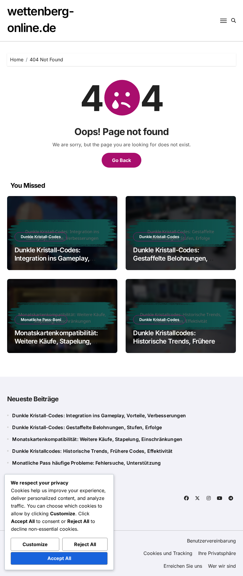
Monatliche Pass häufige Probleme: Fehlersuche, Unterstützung (86, 463)
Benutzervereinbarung (211, 541)
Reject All (85, 544)
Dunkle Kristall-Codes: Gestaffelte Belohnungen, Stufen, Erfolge (170, 258)
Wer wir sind (222, 566)
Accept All (59, 558)
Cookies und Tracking (167, 553)
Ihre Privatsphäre (217, 553)
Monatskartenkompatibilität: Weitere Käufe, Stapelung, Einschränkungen (56, 341)
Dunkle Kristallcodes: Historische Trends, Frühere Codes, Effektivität (174, 341)
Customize (35, 544)
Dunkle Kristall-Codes (41, 236)
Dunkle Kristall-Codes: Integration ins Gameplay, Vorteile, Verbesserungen (52, 258)
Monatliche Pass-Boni (41, 319)
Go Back (121, 160)
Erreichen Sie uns (183, 566)
